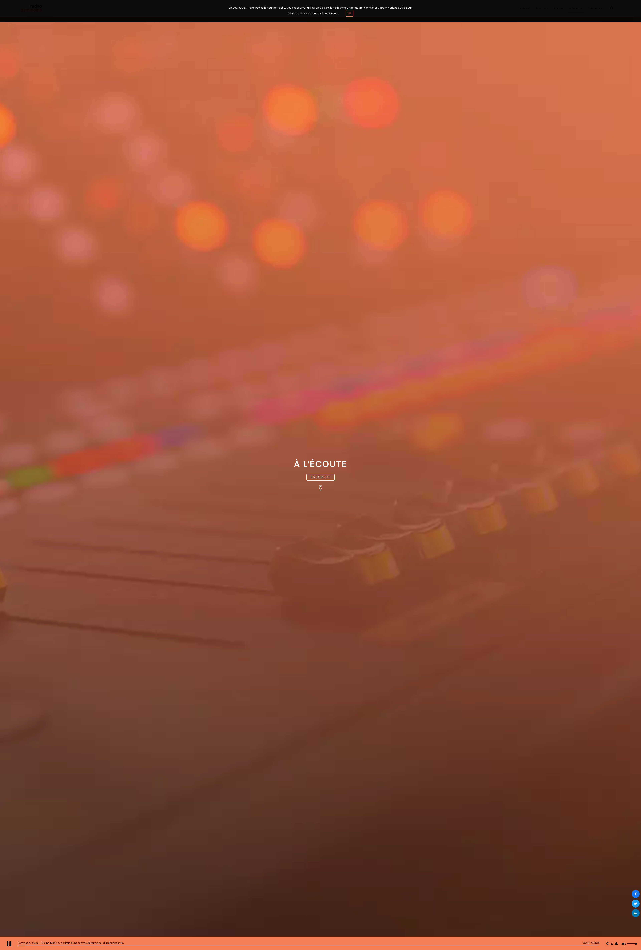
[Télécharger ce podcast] (611, 943)
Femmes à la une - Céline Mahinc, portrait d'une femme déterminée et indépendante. (71, 942)
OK (349, 13)
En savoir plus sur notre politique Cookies (313, 13)
